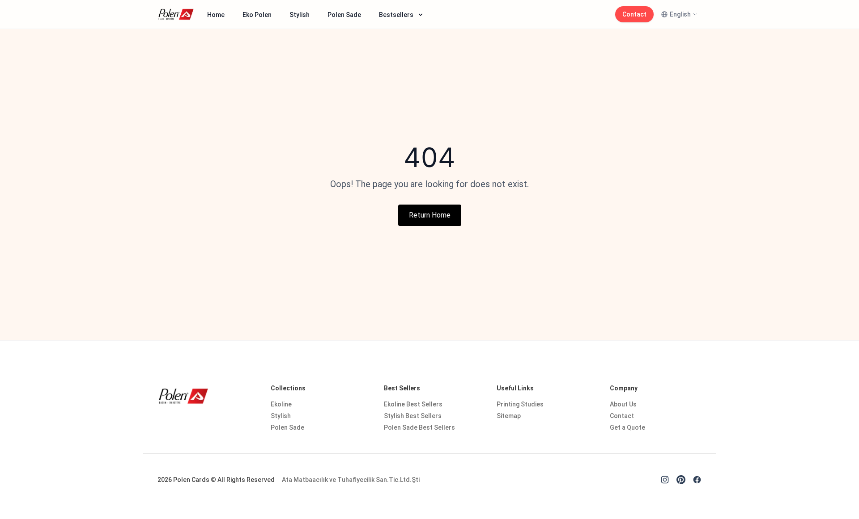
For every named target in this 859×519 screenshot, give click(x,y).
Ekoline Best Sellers (413, 404)
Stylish (299, 14)
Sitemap (509, 415)
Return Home (430, 215)
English (680, 14)
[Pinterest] (680, 479)
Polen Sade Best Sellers (419, 427)
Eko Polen (257, 14)
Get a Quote (627, 427)
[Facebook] (697, 479)
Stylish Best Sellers (413, 415)
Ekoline (281, 404)
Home (216, 14)
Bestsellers (396, 14)
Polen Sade (344, 14)
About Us (623, 404)
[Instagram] (664, 479)
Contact (634, 14)
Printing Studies (520, 404)
